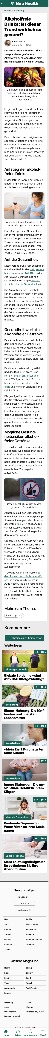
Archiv (7, 949)
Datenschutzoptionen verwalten (14, 1016)
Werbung (8, 1002)
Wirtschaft (31, 929)
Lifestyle (8, 944)
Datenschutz (10, 1012)
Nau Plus (30, 934)
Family (7, 978)
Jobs (6, 1007)
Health (7, 968)
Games (7, 939)
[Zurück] (1, 3)
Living (29, 968)
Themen (30, 944)
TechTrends (31, 988)
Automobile (9, 988)
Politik (29, 919)
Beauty (7, 993)
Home (7, 10)
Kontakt (29, 1007)
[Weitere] (21, 615)
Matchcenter (32, 924)
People (7, 929)
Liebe (6, 973)
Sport (7, 924)
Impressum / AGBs (35, 1012)
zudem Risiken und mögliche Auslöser (23, 576)
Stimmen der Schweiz (36, 939)
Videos (7, 934)
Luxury (29, 973)
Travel (29, 983)
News (7, 919)
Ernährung (18, 10)
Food (28, 978)
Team (28, 1002)
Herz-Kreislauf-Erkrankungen (21, 375)
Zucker (20, 523)
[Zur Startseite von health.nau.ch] (24, 3)
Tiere (6, 983)
